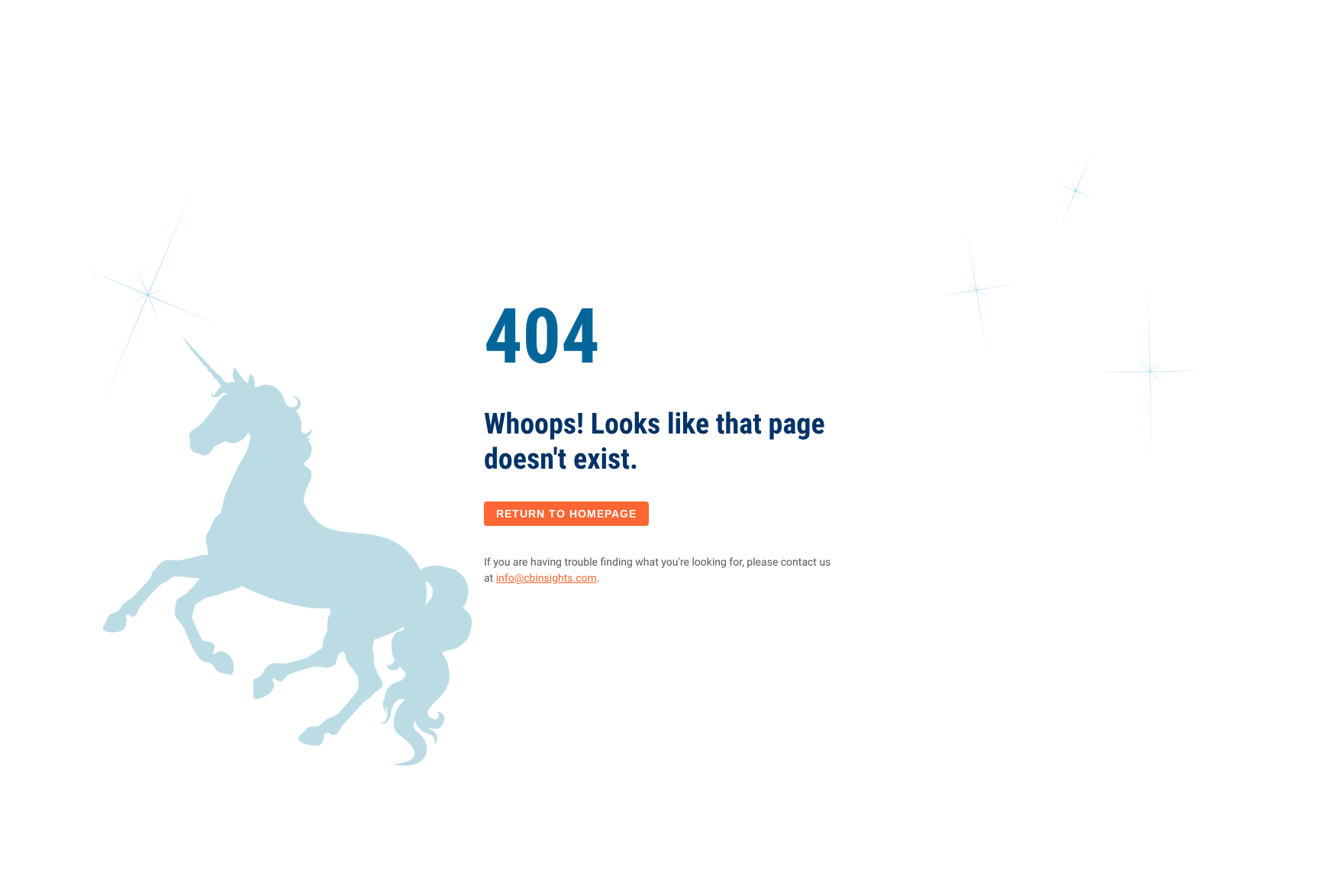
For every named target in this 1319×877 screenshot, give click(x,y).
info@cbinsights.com (546, 578)
